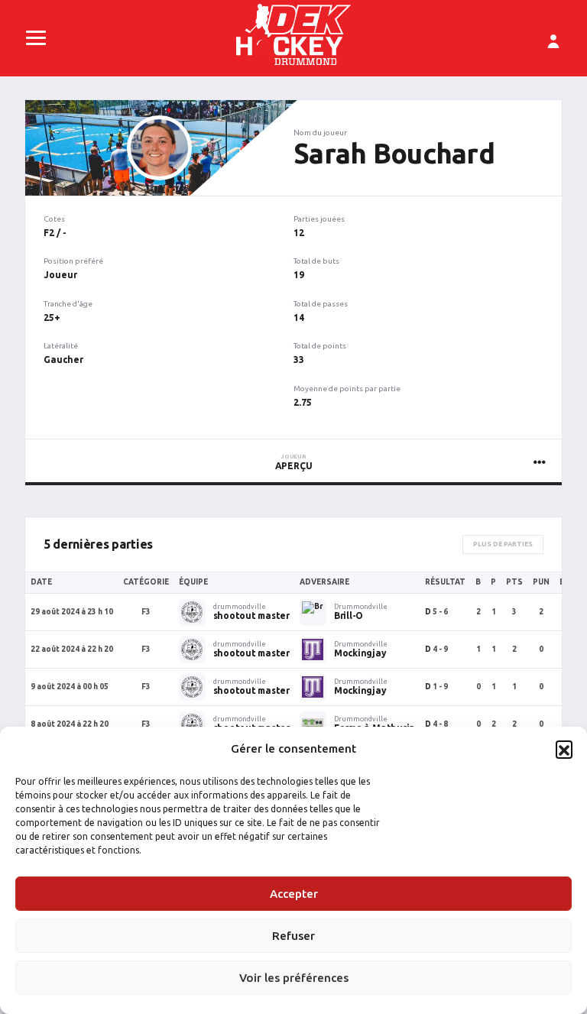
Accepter (294, 893)
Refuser (293, 935)
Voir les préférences (294, 977)
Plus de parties (503, 544)
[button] (564, 748)
